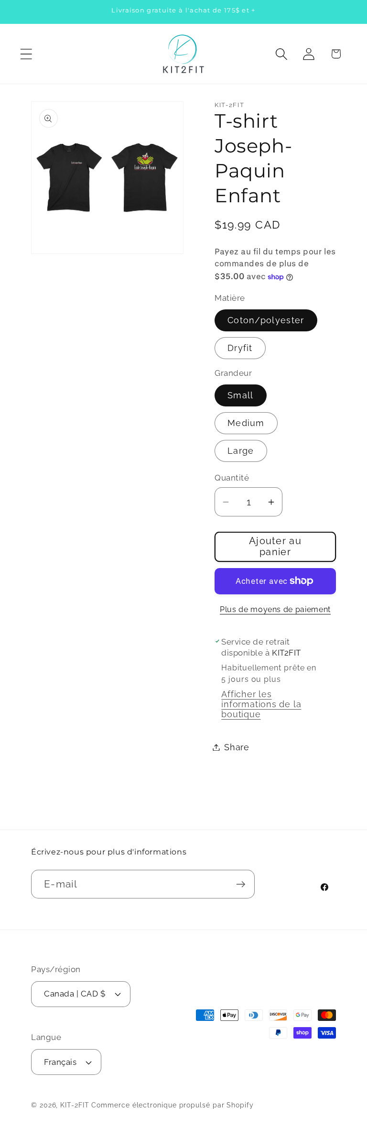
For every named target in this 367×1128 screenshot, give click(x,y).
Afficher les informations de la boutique (261, 704)
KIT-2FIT (74, 1105)
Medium (246, 423)
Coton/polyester (265, 320)
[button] (26, 53)
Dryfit (240, 348)
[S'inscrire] (240, 884)
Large (240, 451)
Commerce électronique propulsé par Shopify (172, 1105)
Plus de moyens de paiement (275, 609)
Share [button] (236, 747)
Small (240, 395)
